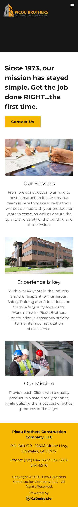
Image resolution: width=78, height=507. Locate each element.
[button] (72, 6)
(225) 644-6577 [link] (37, 460)
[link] (25, 5)
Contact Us (22, 122)
